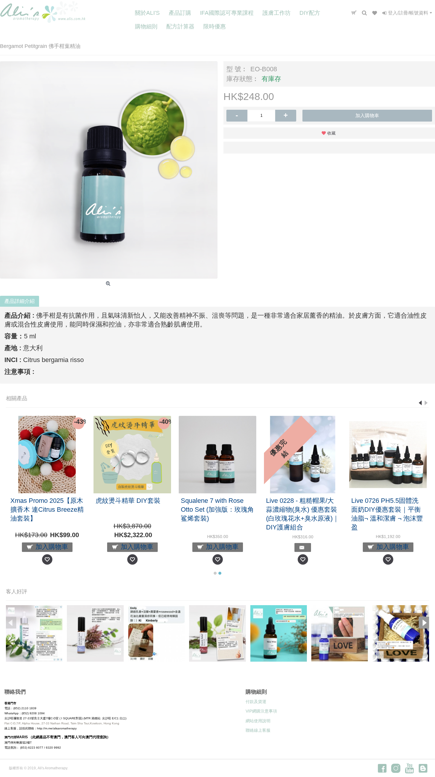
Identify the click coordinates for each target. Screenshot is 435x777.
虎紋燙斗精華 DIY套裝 (128, 500)
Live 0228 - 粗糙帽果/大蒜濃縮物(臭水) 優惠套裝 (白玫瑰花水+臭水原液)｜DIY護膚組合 (302, 514)
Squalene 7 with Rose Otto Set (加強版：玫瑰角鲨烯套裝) (217, 509)
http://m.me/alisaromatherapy (57, 728)
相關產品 (16, 398)
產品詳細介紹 (19, 301)
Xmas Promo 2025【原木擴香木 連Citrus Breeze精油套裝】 (47, 509)
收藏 (331, 133)
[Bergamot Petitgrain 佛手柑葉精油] (109, 170)
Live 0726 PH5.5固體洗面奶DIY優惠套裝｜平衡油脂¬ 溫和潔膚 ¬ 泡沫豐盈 (387, 514)
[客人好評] (34, 633)
